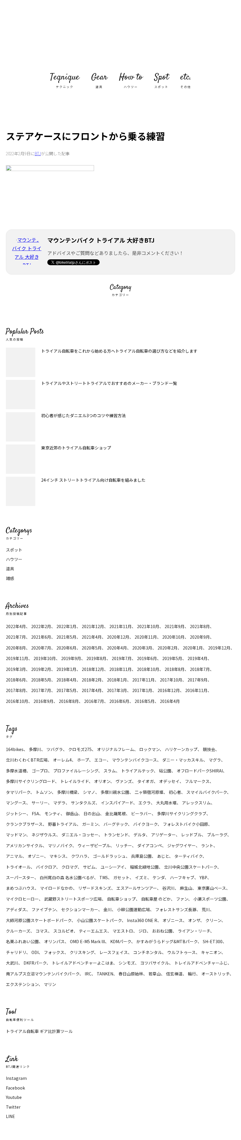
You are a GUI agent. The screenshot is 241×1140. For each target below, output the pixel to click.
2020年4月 (117, 648)
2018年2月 (92, 680)
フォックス (54, 952)
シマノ (89, 792)
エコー (100, 760)
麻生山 (186, 888)
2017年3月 (117, 690)
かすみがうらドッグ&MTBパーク (167, 941)
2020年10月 (173, 637)
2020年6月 (66, 648)
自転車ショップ (121, 899)
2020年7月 (41, 648)
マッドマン (16, 835)
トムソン (44, 792)
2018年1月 (117, 680)
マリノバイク (60, 845)
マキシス (57, 856)
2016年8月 (69, 701)
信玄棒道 (174, 974)
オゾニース (173, 920)
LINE (10, 1116)
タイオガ (145, 781)
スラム (109, 771)
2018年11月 (120, 669)
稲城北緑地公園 (144, 867)
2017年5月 (66, 690)
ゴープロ (40, 771)
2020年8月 (16, 648)
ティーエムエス (93, 931)
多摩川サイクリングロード (30, 781)
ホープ (83, 760)
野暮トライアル (62, 824)
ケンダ (159, 877)
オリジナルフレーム (115, 749)
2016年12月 (169, 690)
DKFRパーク (35, 963)
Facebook (15, 1088)
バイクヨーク (145, 824)
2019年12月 (219, 648)
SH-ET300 (212, 941)
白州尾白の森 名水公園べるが (67, 877)
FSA (35, 813)
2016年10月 (17, 701)
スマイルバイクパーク (206, 792)
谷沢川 (168, 888)
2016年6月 (119, 701)
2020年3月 (142, 648)
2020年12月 (118, 637)
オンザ (194, 920)
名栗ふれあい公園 (22, 941)
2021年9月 (175, 626)
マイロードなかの (56, 888)
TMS (103, 877)
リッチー (124, 845)
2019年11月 (17, 658)
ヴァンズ (124, 781)
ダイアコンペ (149, 845)
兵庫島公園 (141, 856)
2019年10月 (45, 658)
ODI (35, 952)
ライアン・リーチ (194, 931)
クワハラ (79, 856)
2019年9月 (71, 658)
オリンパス (54, 941)
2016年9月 (43, 701)
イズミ (141, 877)
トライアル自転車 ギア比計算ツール (39, 1031)
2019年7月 (122, 658)
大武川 (12, 963)
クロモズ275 (80, 749)
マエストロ (123, 931)
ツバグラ (54, 749)
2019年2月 (41, 669)
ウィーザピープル (94, 845)
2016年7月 (94, 701)
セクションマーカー (79, 909)
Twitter (13, 1107)
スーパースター (20, 877)
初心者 (175, 792)
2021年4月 (92, 637)
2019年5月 (172, 658)
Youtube (14, 1097)
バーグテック (115, 824)
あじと (163, 856)
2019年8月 (96, 658)
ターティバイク (188, 856)
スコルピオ (63, 931)
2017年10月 (171, 680)
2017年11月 (143, 680)
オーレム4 (62, 760)
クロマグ (69, 867)
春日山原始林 (130, 974)
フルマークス (197, 781)
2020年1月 (193, 648)
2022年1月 (66, 626)
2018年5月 (41, 680)
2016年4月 (170, 701)
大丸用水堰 (166, 803)
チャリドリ (16, 952)
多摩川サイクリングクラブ (181, 813)
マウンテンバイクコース (134, 760)
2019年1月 (66, 669)
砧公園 (165, 771)
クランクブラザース (24, 824)
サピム (89, 867)
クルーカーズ (18, 931)
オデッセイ (169, 781)
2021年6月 (41, 637)
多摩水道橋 (16, 771)
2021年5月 (66, 637)
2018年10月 (148, 669)
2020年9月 (200, 637)
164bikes (15, 749)
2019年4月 (197, 658)
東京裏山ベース (212, 888)
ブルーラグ (217, 835)
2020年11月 (146, 637)
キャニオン (211, 952)
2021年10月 (148, 626)
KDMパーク (120, 941)
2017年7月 (41, 690)
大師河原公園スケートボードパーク (38, 920)
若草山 (154, 974)
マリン (50, 984)
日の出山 (91, 813)
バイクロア (46, 867)
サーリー (39, 803)
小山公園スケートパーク (99, 920)
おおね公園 (162, 931)
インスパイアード (117, 803)
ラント (207, 845)
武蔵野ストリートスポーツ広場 (73, 899)
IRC (88, 974)
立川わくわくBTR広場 (27, 760)
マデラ (59, 803)
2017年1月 (142, 690)
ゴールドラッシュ (109, 856)
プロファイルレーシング (75, 771)
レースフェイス (113, 952)
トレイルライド (74, 781)
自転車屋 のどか (156, 899)
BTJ (38, 153)
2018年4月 (66, 680)
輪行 (192, 974)
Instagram (16, 1078)
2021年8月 (200, 626)
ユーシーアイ (113, 867)
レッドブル (191, 835)
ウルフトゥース (181, 952)
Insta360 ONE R (142, 920)
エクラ (144, 803)
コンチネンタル (147, 952)
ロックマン (149, 749)
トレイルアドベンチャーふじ (200, 963)
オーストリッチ (215, 974)
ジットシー (16, 813)
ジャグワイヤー (181, 845)
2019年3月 (16, 669)
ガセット (121, 877)
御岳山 (72, 813)
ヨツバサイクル (154, 963)
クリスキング (82, 952)
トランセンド (116, 835)
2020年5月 (92, 648)
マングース (16, 803)
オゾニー (36, 856)
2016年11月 (196, 690)
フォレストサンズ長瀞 (175, 909)
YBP (203, 877)
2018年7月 (200, 669)
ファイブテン (43, 909)
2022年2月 (41, 626)
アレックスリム (196, 803)
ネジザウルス (43, 835)
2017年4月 (92, 690)
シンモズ (126, 963)
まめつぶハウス (20, 888)
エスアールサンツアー (136, 888)
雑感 (10, 578)
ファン (182, 899)
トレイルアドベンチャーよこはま (82, 963)
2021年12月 (93, 626)
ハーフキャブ (182, 877)
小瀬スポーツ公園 (209, 899)
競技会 (209, 749)
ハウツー (14, 559)
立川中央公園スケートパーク (190, 867)
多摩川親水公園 (115, 792)
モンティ (52, 813)
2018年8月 (175, 669)
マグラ (215, 760)
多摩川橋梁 (67, 792)
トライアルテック (137, 771)
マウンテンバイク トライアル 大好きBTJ (120, 35)
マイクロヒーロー (22, 899)
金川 (107, 909)
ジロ (142, 931)
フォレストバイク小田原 (185, 824)
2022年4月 (16, 626)
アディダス (16, 909)
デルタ (139, 835)
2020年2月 (168, 648)
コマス (42, 931)
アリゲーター (163, 835)
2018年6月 (16, 680)
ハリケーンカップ (181, 749)
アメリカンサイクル (24, 845)
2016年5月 (145, 701)
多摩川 (35, 749)
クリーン (213, 920)
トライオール (18, 867)
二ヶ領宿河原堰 (149, 792)
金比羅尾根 (115, 813)
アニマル (14, 856)
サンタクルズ (83, 803)
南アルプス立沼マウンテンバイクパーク (42, 974)
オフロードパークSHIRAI (200, 771)
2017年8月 (16, 690)
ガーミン (90, 824)
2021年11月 (120, 626)
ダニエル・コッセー (79, 835)
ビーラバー (141, 813)
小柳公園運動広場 (133, 909)
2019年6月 (147, 658)
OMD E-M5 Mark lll (87, 941)
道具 (10, 568)
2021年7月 (16, 637)
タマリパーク (18, 792)
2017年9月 (197, 680)
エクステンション (22, 984)
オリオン (102, 781)
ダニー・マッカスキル (182, 760)
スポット (14, 550)
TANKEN (105, 974)
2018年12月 (93, 669)
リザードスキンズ (94, 888)
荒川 (206, 909)
